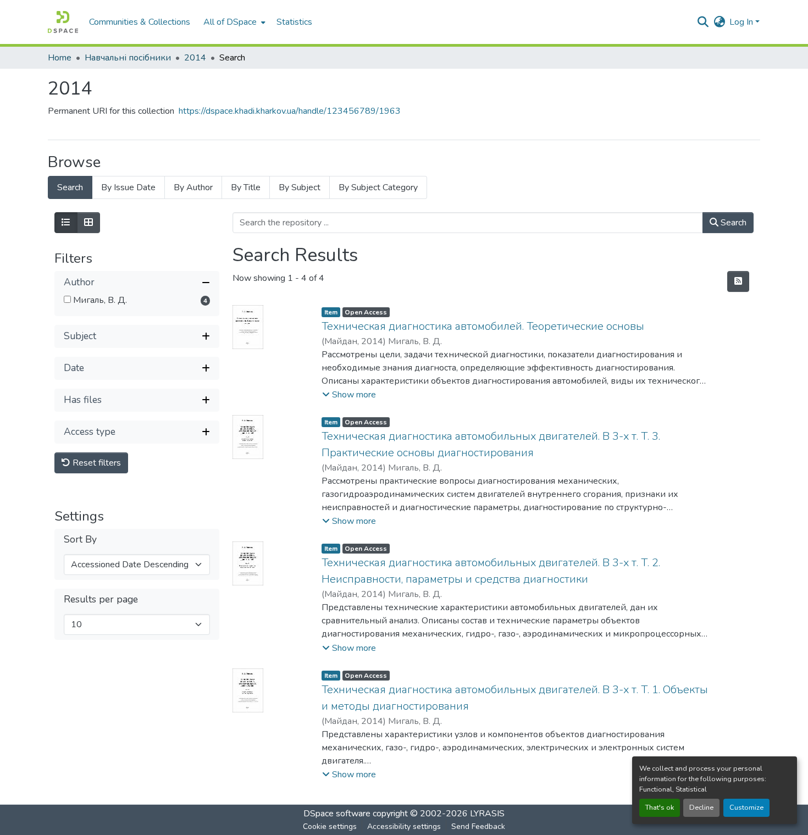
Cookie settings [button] (330, 826)
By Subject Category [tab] (378, 187)
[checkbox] (67, 299)
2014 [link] (195, 58)
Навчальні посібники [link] (128, 58)
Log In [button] (742, 22)
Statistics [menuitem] (294, 22)
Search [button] (732, 223)
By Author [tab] (193, 187)
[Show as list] (66, 222)
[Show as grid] (88, 222)
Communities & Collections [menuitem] (139, 22)
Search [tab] (70, 187)
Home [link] (59, 58)
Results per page (101, 599)
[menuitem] (233, 22)
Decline (701, 807)
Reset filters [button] (95, 463)
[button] (63, 22)
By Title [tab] (246, 187)
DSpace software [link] (336, 814)
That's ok (659, 807)
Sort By (80, 539)
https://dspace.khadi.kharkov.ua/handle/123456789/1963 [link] (290, 111)
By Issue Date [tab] (128, 187)
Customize (746, 807)
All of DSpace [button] (230, 22)
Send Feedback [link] (478, 826)
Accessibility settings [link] (404, 826)
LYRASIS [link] (487, 814)
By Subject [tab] (299, 187)
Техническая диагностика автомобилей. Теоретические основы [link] (483, 326)
